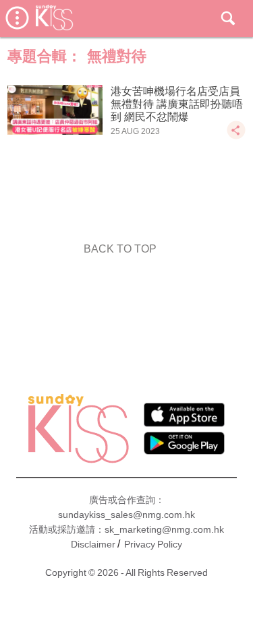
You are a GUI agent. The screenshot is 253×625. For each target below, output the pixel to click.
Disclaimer (93, 544)
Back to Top (120, 249)
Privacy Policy (153, 544)
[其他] (236, 136)
